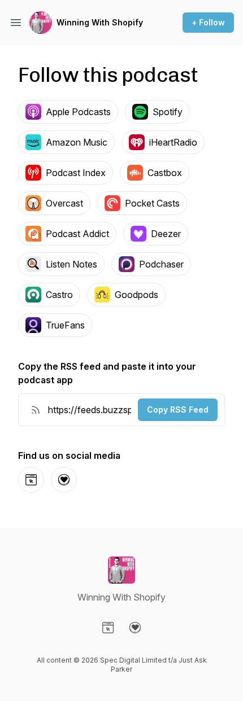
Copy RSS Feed (178, 409)
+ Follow (208, 22)
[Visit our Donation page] (135, 627)
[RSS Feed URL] (35, 409)
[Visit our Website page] (108, 627)
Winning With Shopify (100, 22)
